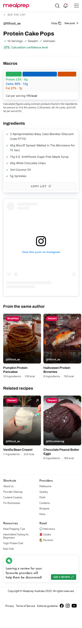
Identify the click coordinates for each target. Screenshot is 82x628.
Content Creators (12, 497)
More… (43, 514)
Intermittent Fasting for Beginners (16, 536)
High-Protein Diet (13, 543)
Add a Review (61, 577)
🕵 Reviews (46, 540)
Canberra (44, 503)
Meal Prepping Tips (14, 529)
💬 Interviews (47, 529)
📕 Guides (45, 534)
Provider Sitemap (12, 492)
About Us (8, 486)
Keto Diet (8, 549)
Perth (42, 497)
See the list (16, 15)
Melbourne (45, 486)
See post (70, 23)
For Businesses (11, 503)
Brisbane (44, 508)
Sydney (43, 492)
